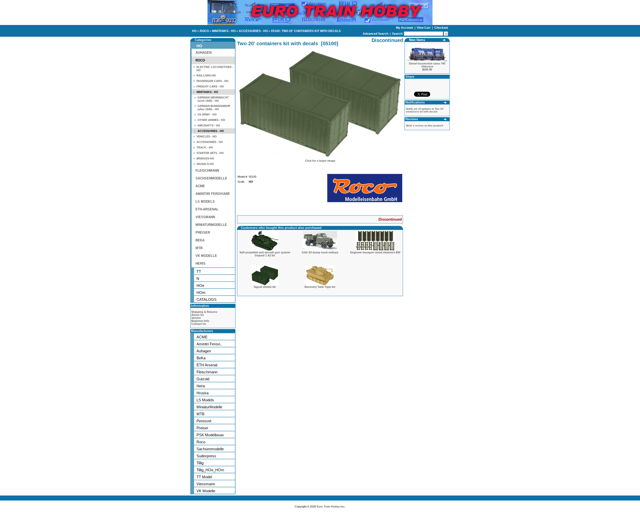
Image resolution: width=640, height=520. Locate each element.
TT (198, 271)
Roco (200, 442)
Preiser (202, 428)
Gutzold (202, 379)
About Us (197, 314)
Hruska (202, 393)
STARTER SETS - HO (210, 152)
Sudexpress (206, 456)
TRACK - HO (204, 147)
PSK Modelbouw (210, 435)
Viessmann (205, 484)
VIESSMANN (205, 217)
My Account (405, 27)
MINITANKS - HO (224, 31)
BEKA (200, 240)
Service (196, 317)
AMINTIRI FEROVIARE (213, 194)
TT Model (204, 477)
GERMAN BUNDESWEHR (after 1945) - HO (214, 107)
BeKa (201, 358)
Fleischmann (207, 372)
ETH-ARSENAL (207, 209)
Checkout (441, 27)
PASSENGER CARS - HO (212, 80)
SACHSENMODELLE (211, 178)
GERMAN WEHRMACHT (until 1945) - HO (213, 99)
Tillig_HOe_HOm (210, 470)
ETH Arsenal (206, 365)
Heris (200, 386)
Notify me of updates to (425, 110)
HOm (201, 292)
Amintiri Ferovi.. (209, 344)
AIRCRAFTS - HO (209, 125)
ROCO (204, 31)
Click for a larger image (320, 160)
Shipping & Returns (204, 311)
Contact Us (198, 323)
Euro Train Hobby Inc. (331, 506)
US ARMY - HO (207, 114)
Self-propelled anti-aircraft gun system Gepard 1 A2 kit (265, 254)
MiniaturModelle (209, 407)
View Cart (424, 27)
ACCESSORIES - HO (253, 31)
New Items (417, 40)
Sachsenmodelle (210, 449)
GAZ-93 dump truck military (320, 252)
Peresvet (203, 421)
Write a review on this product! (424, 125)
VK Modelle (205, 491)
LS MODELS (205, 201)
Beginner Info (200, 320)
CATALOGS (206, 299)
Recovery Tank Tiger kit (319, 286)
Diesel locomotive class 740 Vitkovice (427, 65)
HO (194, 31)
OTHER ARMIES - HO (211, 119)
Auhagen (203, 351)
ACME (200, 186)
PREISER (203, 232)
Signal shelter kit (265, 286)
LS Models (205, 400)
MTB (199, 248)
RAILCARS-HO (206, 75)
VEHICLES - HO (206, 136)
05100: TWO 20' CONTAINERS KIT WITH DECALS (306, 31)
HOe (200, 285)
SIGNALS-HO (205, 163)
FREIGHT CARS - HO (210, 86)
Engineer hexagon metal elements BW (375, 252)
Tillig (200, 463)
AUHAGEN (204, 52)
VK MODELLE (206, 256)
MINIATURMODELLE (211, 225)
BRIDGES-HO (205, 158)
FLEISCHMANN (207, 170)
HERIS (201, 263)
